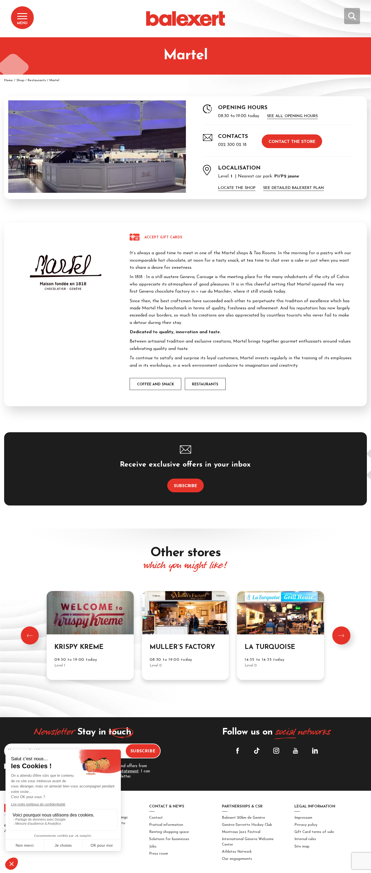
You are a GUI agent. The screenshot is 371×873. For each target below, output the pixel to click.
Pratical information (166, 825)
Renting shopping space (169, 832)
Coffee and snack (155, 384)
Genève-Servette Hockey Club (247, 825)
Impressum (303, 818)
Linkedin (314, 750)
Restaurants (37, 80)
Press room (158, 853)
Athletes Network (237, 852)
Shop (20, 80)
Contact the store (292, 142)
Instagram (276, 750)
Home (8, 80)
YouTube (295, 750)
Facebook (237, 750)
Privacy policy (305, 825)
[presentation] (30, 635)
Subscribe (185, 486)
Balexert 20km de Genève (243, 818)
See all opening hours (292, 116)
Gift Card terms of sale (314, 832)
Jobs (153, 846)
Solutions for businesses (169, 839)
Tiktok (256, 750)
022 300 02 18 (232, 145)
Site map (301, 846)
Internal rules (305, 839)
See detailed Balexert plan (293, 188)
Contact (156, 818)
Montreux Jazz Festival (241, 832)
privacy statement (122, 771)
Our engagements (237, 859)
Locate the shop (236, 188)
